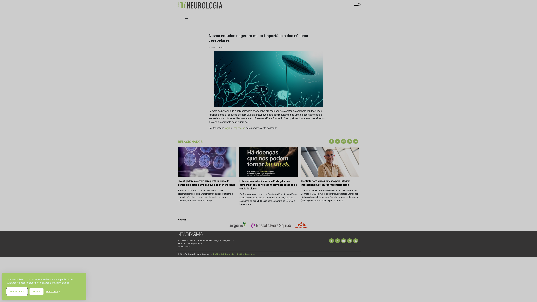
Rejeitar (36, 291)
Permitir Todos (17, 291)
